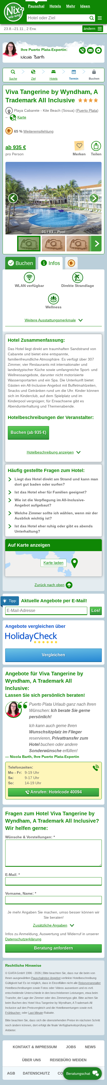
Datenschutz (36, 1073)
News (90, 1047)
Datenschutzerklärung (23, 939)
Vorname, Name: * (20, 893)
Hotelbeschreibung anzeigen (50, 452)
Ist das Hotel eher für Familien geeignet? (51, 492)
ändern (90, 28)
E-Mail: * (12, 874)
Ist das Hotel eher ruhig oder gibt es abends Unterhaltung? (54, 528)
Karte (21, 117)
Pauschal (36, 6)
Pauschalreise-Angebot (46, 978)
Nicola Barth (32, 57)
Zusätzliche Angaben (50, 925)
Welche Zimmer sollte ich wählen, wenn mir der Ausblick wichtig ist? (56, 515)
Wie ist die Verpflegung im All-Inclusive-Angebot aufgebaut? (50, 502)
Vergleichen (53, 655)
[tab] (20, 263)
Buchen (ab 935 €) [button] (28, 432)
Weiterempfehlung (38, 131)
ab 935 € (15, 147)
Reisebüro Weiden (68, 1060)
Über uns (31, 1060)
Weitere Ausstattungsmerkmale (50, 320)
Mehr (70, 6)
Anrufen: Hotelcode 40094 (56, 792)
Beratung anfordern (53, 948)
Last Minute (35, 1012)
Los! (95, 610)
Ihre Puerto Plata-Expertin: (44, 50)
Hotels (55, 6)
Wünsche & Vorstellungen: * (30, 837)
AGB (11, 1073)
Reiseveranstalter (89, 982)
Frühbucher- (13, 1012)
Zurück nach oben (49, 585)
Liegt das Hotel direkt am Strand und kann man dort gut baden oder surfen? (56, 481)
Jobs (71, 1047)
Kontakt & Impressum (35, 1047)
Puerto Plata (87, 110)
